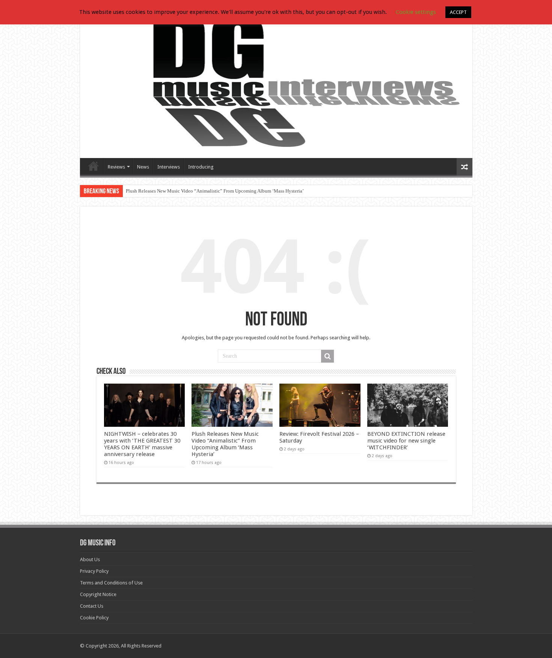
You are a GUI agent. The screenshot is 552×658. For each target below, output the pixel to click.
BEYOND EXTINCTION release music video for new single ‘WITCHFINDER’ (406, 441)
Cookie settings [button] (416, 12)
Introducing (201, 167)
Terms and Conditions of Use (111, 583)
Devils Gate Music (93, 166)
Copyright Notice (98, 594)
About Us (90, 559)
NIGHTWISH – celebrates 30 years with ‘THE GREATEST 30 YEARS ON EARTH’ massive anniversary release (142, 444)
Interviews (168, 167)
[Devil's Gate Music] (276, 83)
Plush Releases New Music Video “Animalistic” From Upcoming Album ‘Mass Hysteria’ (215, 191)
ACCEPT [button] (458, 12)
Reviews (116, 167)
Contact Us (91, 606)
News (143, 167)
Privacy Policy (94, 571)
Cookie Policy (94, 617)
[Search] (327, 356)
